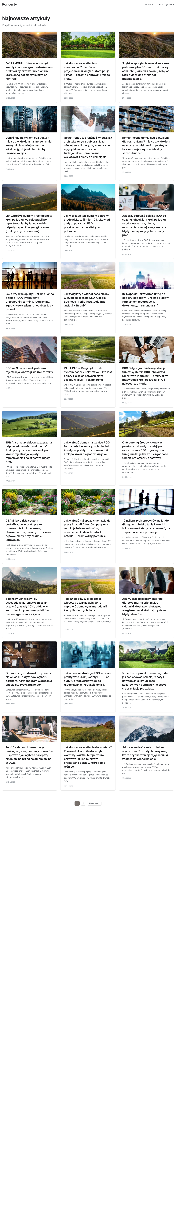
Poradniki (150, 4)
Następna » (94, 803)
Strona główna (166, 4)
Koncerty (9, 4)
